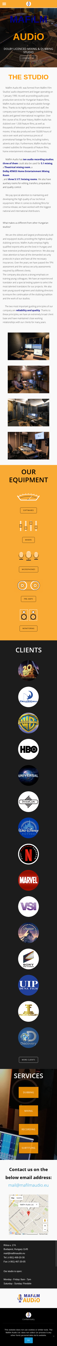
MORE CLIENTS (28, 1060)
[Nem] (53, 1336)
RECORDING (28, 1129)
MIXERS (28, 540)
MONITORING (28, 628)
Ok (28, 1340)
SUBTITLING (28, 1147)
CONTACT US (28, 58)
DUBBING (28, 1092)
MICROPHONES (28, 569)
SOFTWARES (28, 510)
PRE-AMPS (28, 599)
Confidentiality (28, 1319)
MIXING (28, 1110)
